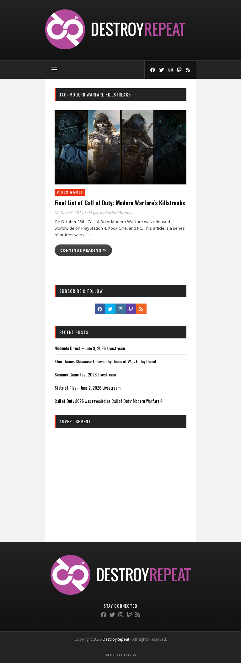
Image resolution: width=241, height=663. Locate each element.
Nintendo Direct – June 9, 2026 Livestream (90, 348)
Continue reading (81, 250)
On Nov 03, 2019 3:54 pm (76, 212)
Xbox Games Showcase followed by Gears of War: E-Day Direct (106, 361)
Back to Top (118, 655)
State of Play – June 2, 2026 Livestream (87, 387)
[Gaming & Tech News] (115, 48)
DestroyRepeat (116, 639)
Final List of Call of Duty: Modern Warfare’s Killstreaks (120, 203)
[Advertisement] (120, 478)
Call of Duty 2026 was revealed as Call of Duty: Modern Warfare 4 (109, 400)
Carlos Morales (118, 212)
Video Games (70, 192)
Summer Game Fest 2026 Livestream (85, 374)
